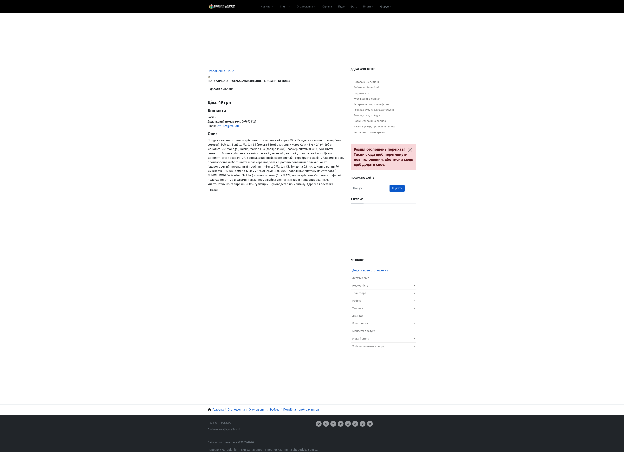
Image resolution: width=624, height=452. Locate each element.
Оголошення (216, 71)
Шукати (397, 188)
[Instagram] (355, 424)
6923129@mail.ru (227, 126)
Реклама (226, 422)
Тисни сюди (364, 154)
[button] (267, 6)
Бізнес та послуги (363, 331)
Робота (356, 300)
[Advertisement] (312, 36)
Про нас (212, 422)
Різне (230, 71)
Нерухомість (360, 285)
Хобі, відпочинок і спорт (368, 346)
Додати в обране (222, 89)
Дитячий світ (360, 278)
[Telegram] (319, 424)
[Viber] (326, 424)
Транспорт (359, 293)
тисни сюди (402, 159)
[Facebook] (333, 424)
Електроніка (360, 323)
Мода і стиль (360, 338)
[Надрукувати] (209, 77)
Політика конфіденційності (224, 429)
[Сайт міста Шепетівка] (222, 6)
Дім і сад (357, 316)
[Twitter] (341, 424)
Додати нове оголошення (370, 270)
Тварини (357, 308)
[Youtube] (370, 424)
